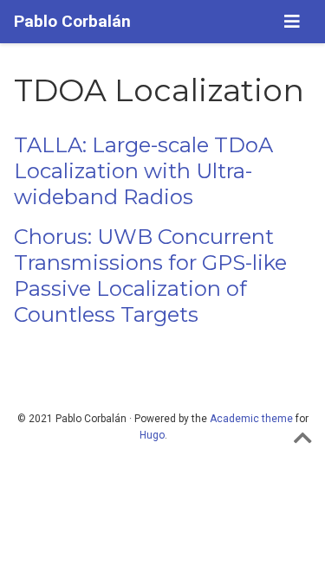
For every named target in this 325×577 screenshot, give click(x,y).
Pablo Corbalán (72, 21)
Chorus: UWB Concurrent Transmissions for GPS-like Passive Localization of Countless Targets (150, 275)
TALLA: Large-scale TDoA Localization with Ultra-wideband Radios (143, 170)
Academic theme (251, 419)
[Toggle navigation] (292, 22)
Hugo (152, 435)
